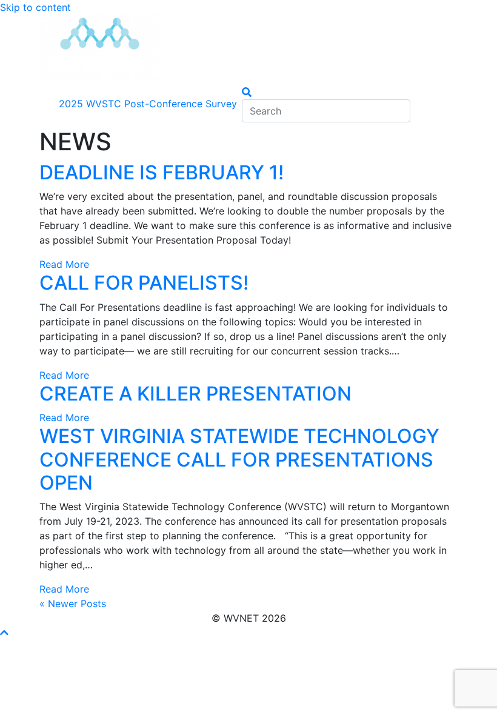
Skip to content (35, 7)
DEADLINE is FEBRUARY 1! (161, 172)
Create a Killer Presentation (195, 393)
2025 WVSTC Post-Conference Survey (148, 104)
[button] (4, 633)
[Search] (247, 92)
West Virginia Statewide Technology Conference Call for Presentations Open (239, 459)
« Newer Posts (72, 603)
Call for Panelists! (143, 282)
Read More (64, 264)
